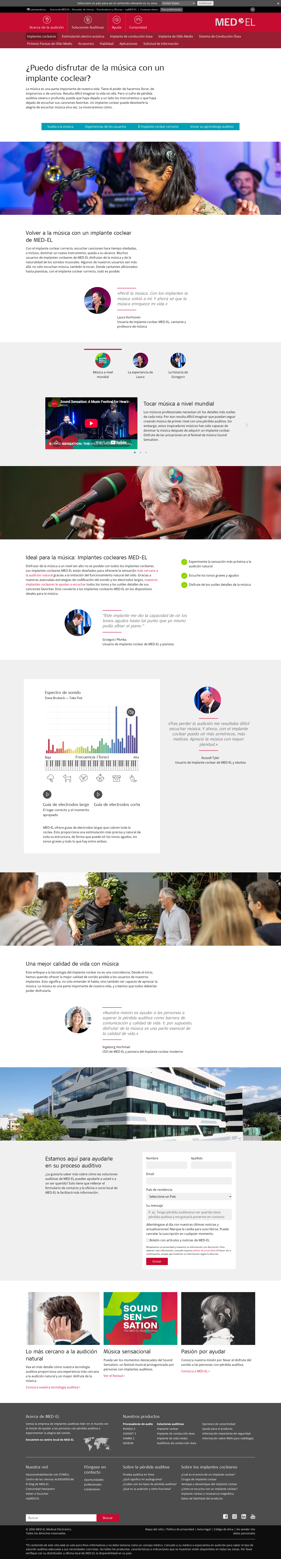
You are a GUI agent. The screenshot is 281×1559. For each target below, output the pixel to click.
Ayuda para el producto (217, 1429)
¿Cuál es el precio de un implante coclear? (208, 1474)
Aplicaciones (128, 44)
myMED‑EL (131, 9)
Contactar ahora (149, 9)
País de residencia (159, 1190)
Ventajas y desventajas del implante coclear (209, 1484)
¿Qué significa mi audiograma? (142, 1479)
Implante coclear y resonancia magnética (207, 1493)
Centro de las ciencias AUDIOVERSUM (50, 1479)
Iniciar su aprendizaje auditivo (212, 126)
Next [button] (246, 425)
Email (150, 1174)
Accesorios (86, 44)
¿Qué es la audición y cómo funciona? (147, 1489)
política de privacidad (204, 1250)
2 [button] (140, 453)
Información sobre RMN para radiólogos (228, 1438)
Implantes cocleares (41, 36)
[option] (140, 420)
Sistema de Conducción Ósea (220, 36)
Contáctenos (92, 1489)
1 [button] (135, 453)
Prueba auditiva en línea (138, 1474)
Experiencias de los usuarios (105, 126)
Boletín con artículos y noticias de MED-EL (179, 1240)
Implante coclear (167, 1429)
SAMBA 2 (128, 1438)
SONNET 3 (129, 1433)
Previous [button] (34, 425)
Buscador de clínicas (83, 9)
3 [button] (146, 453)
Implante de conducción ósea (131, 36)
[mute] (131, 712)
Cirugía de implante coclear (199, 1479)
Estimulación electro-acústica (83, 36)
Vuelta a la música (60, 126)
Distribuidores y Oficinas (110, 9)
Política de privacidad (180, 1529)
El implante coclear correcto (158, 126)
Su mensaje (154, 1205)
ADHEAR (128, 1443)
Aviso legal (204, 1529)
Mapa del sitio (154, 1529)
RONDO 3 (129, 1429)
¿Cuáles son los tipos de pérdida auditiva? (150, 1484)
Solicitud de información (161, 44)
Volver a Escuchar (37, 1493)
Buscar (108, 1518)
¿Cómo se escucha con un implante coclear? (209, 1489)
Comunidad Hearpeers (40, 1489)
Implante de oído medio (172, 1438)
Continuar (205, 3)
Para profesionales (172, 9)
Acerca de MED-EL (60, 9)
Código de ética (223, 1529)
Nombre (152, 1158)
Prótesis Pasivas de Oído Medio (49, 44)
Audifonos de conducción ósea (176, 1443)
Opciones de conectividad (218, 1424)
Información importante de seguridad (226, 1433)
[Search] (252, 9)
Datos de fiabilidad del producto (202, 1498)
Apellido (197, 1158)
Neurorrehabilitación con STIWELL (47, 1474)
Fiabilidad (107, 44)
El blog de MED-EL (37, 1484)
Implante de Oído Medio (175, 36)
